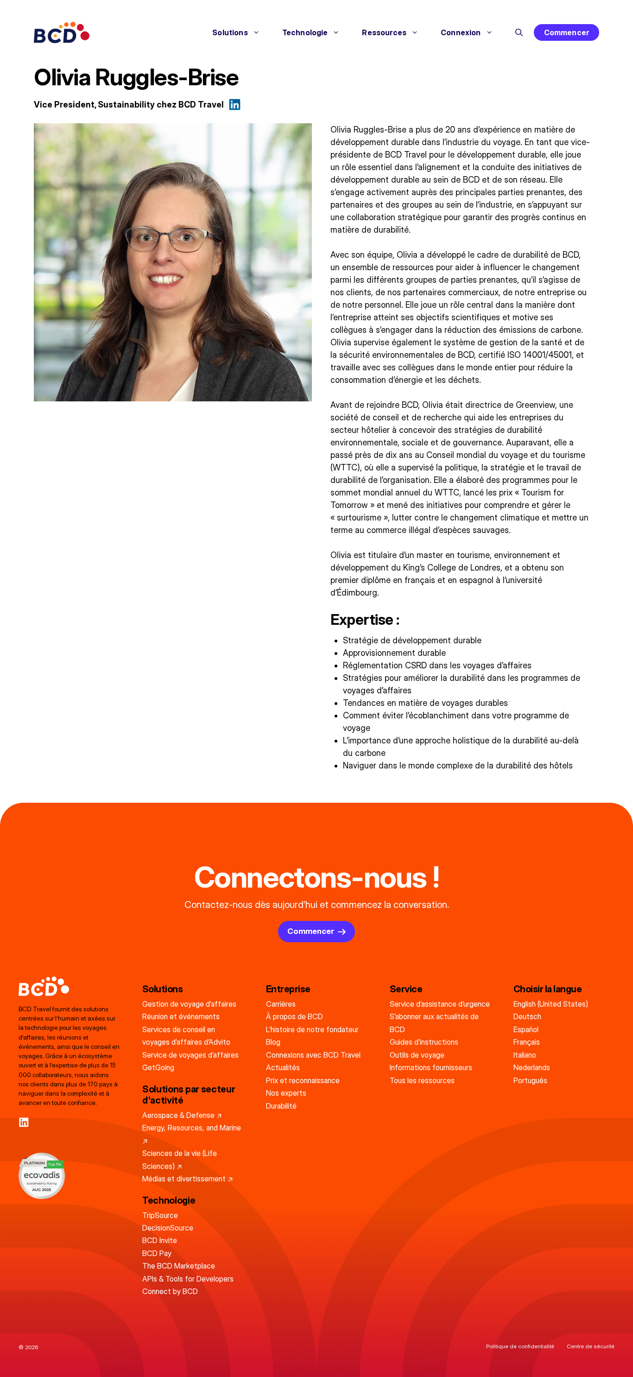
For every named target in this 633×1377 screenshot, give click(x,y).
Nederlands (531, 1067)
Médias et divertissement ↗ (187, 1178)
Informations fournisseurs (431, 1067)
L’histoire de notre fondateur (312, 1029)
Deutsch (527, 1016)
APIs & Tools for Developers (188, 1278)
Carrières (281, 1004)
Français (526, 1042)
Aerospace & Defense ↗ (182, 1115)
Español (525, 1029)
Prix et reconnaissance (303, 1080)
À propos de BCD (294, 1016)
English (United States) (550, 1004)
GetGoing (158, 1067)
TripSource (160, 1215)
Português (530, 1080)
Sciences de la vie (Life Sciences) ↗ (179, 1159)
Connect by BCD (170, 1291)
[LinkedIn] (24, 1122)
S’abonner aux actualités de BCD (434, 1023)
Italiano (524, 1055)
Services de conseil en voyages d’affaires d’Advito (186, 1036)
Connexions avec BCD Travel (313, 1055)
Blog (273, 1042)
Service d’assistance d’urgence (440, 1004)
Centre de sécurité (590, 1346)
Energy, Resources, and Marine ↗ (191, 1134)
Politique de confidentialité (520, 1346)
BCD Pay (156, 1253)
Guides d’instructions (424, 1042)
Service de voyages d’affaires (190, 1055)
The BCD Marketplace (178, 1265)
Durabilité (281, 1105)
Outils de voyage (417, 1055)
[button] (519, 32)
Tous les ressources (422, 1080)
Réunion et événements (181, 1016)
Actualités (283, 1067)
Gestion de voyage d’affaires (189, 1004)
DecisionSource (167, 1227)
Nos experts (286, 1093)
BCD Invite (159, 1240)
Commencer (566, 32)
